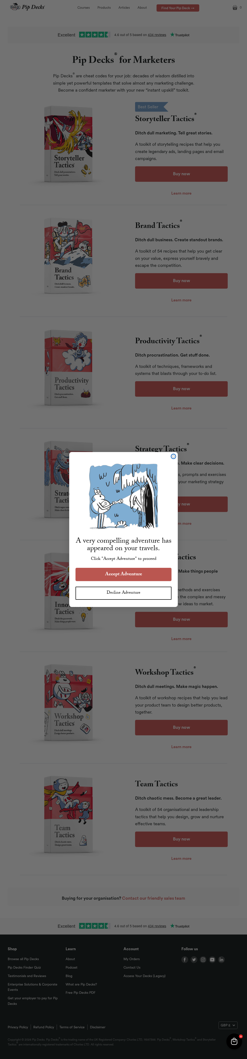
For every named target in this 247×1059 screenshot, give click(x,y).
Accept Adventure (123, 574)
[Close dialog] (173, 456)
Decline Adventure (123, 593)
